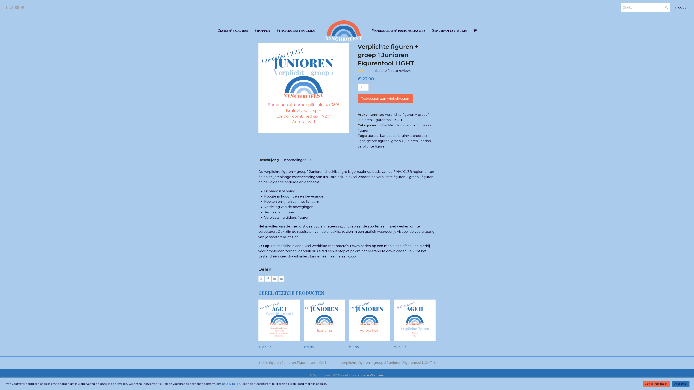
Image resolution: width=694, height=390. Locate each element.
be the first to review (393, 70)
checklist (387, 125)
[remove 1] (366, 88)
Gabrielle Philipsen (369, 375)
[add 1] (366, 85)
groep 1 (397, 141)
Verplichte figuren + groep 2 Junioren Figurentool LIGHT (386, 363)
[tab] (268, 160)
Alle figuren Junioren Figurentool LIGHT (292, 363)
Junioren (404, 125)
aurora (373, 136)
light (416, 125)
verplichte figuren (372, 146)
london (425, 141)
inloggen (681, 7)
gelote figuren (378, 141)
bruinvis (404, 136)
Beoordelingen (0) (297, 160)
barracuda (388, 136)
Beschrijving (268, 160)
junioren (411, 141)
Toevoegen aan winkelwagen (385, 99)
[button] (475, 30)
